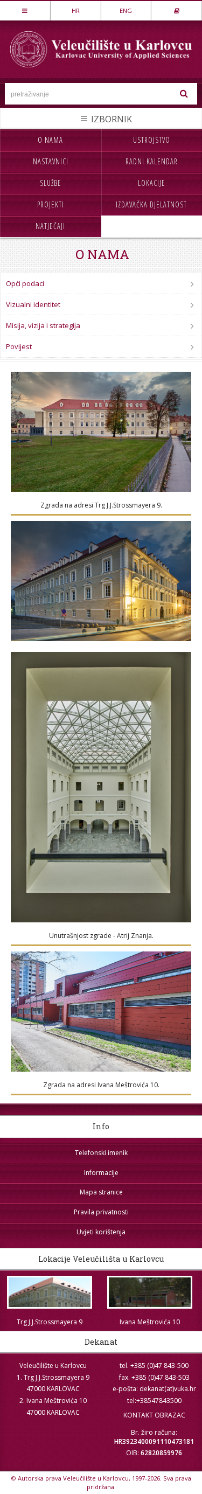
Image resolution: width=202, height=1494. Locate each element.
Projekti (50, 204)
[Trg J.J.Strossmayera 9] (50, 1292)
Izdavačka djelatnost (151, 204)
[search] (184, 94)
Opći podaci (25, 283)
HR (76, 10)
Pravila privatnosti (101, 1212)
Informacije (101, 1172)
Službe (50, 183)
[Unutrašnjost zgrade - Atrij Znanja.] (101, 787)
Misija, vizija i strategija (43, 325)
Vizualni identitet (33, 304)
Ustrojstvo (151, 140)
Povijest (19, 346)
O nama (50, 140)
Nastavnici (50, 161)
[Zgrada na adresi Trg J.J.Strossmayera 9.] (101, 432)
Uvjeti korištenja (101, 1231)
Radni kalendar (152, 161)
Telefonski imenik (101, 1152)
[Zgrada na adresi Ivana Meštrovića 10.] (101, 1011)
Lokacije (151, 183)
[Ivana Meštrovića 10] (149, 1292)
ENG (126, 10)
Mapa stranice (101, 1192)
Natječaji (50, 226)
